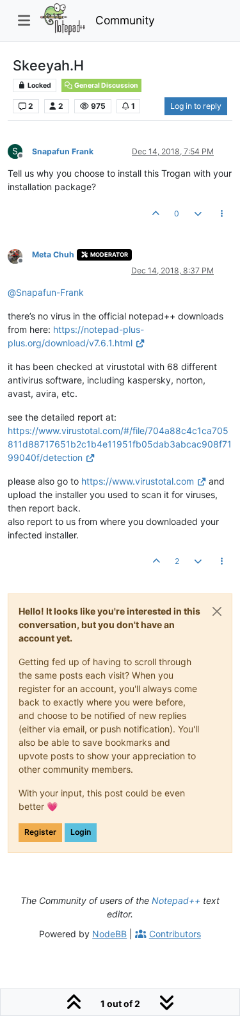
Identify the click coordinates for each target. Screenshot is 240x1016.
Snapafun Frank (62, 151)
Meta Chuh (53, 254)
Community (125, 20)
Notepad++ (176, 900)
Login (80, 832)
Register (40, 832)
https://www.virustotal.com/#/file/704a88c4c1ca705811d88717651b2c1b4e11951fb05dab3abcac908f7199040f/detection (120, 444)
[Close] (217, 611)
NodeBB (109, 933)
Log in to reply (195, 106)
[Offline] (20, 255)
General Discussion (105, 85)
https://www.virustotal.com (137, 481)
